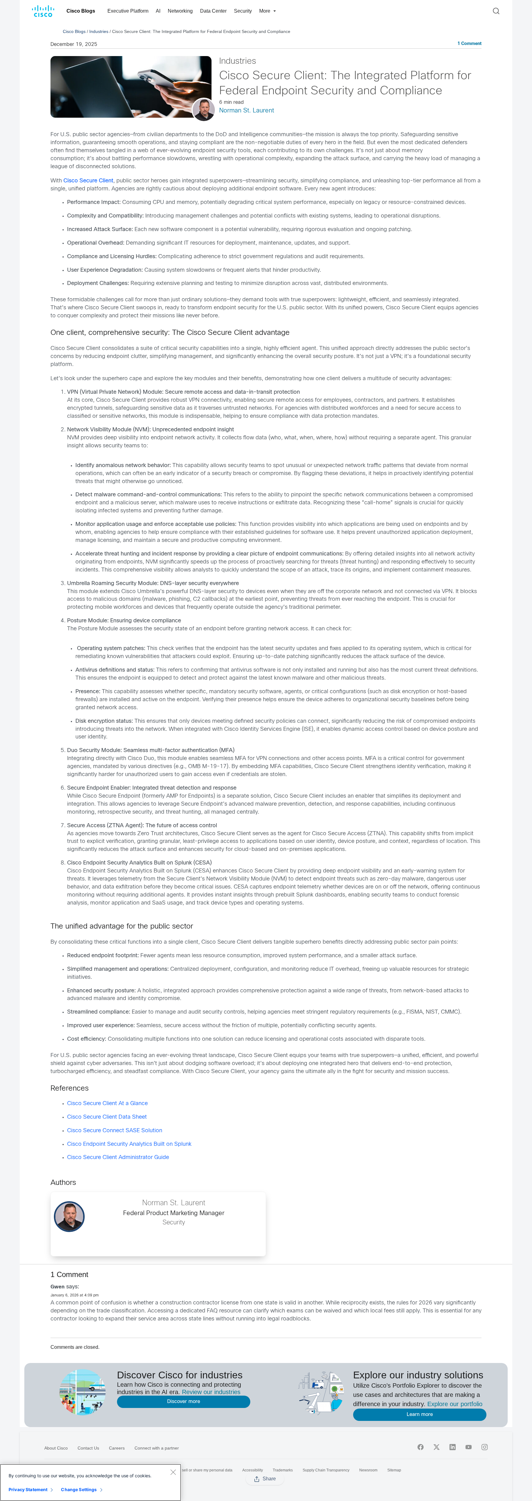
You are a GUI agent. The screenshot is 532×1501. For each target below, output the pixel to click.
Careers (117, 1448)
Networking (180, 11)
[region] (90, 1482)
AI (158, 11)
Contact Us (88, 1448)
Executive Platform (127, 11)
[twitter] (436, 1447)
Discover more (183, 1401)
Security (243, 11)
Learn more (420, 1414)
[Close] (173, 1472)
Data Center (213, 11)
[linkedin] (452, 1447)
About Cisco (56, 1448)
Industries (98, 31)
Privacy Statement (28, 1489)
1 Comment (469, 44)
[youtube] (468, 1447)
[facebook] (420, 1447)
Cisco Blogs (80, 11)
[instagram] (485, 1447)
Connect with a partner (157, 1448)
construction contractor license (199, 1303)
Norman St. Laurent (246, 111)
